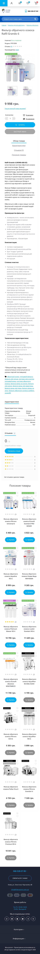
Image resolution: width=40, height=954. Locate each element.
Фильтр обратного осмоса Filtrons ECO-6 (11, 736)
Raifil (17, 50)
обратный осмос (13, 377)
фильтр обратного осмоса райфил (21, 391)
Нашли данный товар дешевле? (15, 108)
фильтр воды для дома (13, 388)
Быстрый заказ (20, 132)
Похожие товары (19, 155)
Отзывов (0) (19, 150)
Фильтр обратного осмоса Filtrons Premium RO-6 (11, 841)
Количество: (9, 115)
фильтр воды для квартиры (23, 386)
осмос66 (8, 393)
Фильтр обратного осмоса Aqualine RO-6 (11, 576)
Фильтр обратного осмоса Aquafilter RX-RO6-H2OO (29, 681)
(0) (11, 46)
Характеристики (18, 145)
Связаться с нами (20, 878)
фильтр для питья (11, 379)
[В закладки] (17, 495)
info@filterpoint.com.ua (20, 890)
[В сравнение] (17, 493)
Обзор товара (19, 141)
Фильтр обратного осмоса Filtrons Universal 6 (11, 521)
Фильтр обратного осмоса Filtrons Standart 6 (29, 789)
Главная (4, 25)
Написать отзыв (14, 451)
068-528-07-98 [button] (19, 871)
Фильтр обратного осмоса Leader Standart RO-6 (29, 629)
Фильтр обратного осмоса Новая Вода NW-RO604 (29, 576)
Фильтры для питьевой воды (16, 25)
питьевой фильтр (26, 377)
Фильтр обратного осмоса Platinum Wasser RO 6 (11, 629)
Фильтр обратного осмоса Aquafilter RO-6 (29, 736)
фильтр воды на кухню (19, 384)
